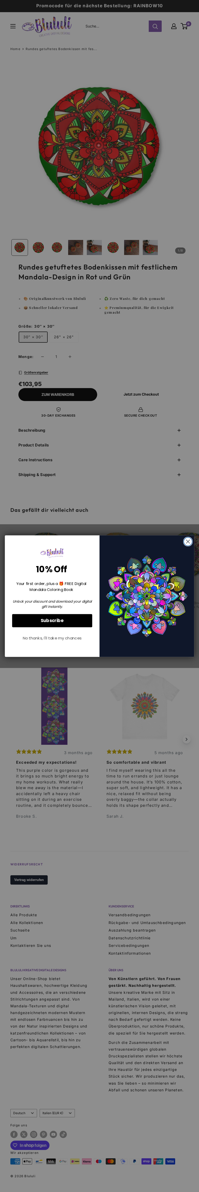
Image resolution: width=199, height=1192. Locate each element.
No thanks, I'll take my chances (52, 638)
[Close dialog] (188, 541)
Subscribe (52, 620)
